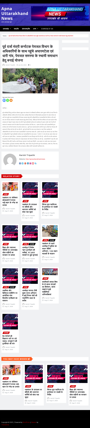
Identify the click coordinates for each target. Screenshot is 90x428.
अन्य (35, 29)
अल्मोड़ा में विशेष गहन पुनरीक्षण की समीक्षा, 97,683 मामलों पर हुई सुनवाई (30, 251)
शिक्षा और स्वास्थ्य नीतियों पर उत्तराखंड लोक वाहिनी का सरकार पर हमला (9, 251)
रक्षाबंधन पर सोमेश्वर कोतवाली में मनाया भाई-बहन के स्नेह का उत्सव (10, 201)
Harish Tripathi (10, 65)
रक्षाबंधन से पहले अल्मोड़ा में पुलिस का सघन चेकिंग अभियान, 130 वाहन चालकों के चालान (49, 248)
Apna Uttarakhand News (14, 13)
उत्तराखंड (6, 29)
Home (5, 36)
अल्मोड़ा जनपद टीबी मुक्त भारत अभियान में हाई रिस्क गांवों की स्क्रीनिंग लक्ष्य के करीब (29, 295)
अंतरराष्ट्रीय (26, 29)
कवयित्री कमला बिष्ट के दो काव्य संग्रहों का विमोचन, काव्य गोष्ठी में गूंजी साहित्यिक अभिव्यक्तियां (50, 288)
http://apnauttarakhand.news (35, 159)
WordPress (26, 422)
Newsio (33, 422)
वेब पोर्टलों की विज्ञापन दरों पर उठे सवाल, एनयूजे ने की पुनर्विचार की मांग (9, 340)
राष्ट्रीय (16, 29)
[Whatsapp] (7, 100)
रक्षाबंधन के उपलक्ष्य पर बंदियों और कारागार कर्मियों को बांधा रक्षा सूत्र (29, 208)
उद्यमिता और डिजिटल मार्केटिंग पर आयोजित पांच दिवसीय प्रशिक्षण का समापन (9, 295)
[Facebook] (4, 100)
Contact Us (47, 29)
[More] (11, 100)
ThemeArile (5, 425)
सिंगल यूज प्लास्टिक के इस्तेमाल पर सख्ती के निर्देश (50, 207)
